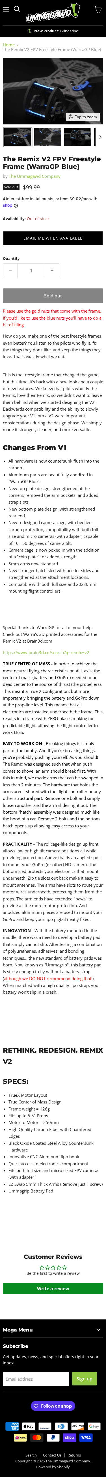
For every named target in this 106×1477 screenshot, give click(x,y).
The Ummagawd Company (34, 176)
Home (9, 44)
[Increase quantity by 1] (52, 270)
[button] (18, 137)
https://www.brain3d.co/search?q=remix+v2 (46, 652)
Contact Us (52, 1455)
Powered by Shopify (53, 1466)
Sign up (84, 1379)
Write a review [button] (53, 1288)
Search (31, 1455)
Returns (74, 1455)
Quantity (11, 258)
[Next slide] (100, 137)
